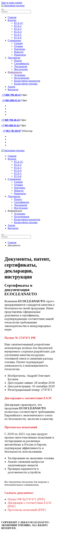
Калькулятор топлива (25, 83)
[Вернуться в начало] (12, 5)
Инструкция (21, 69)
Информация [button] (15, 210)
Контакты (13, 89)
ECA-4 (17, 31)
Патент (18, 60)
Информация (15, 72)
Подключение (21, 78)
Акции (11, 86)
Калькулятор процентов (27, 80)
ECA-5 (17, 34)
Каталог (12, 20)
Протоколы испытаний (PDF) (27, 509)
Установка (19, 75)
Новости (19, 52)
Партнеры (19, 49)
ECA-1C (18, 23)
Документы (14, 57)
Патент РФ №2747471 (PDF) (26, 499)
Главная (12, 17)
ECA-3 (17, 28)
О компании (14, 40)
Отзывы (18, 46)
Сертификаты (21, 63)
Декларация (20, 66)
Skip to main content (11, 2)
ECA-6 (17, 37)
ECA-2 (17, 26)
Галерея (18, 43)
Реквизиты (20, 54)
